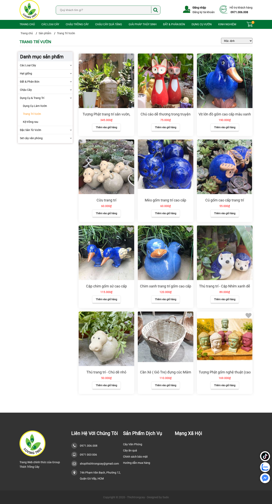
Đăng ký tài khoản (204, 12)
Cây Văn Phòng (132, 444)
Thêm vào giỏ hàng (106, 127)
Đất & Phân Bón (174, 24)
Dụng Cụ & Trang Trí (32, 98)
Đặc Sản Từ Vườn (30, 130)
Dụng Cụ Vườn (202, 24)
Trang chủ (27, 24)
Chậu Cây (26, 89)
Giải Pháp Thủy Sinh (143, 24)
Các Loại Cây (50, 24)
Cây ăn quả (130, 450)
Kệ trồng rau (30, 121)
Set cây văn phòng (31, 138)
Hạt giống (26, 73)
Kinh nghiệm (227, 24)
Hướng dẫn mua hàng (136, 462)
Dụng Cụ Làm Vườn (35, 105)
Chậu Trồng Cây (77, 24)
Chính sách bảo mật (135, 456)
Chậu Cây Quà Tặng (108, 24)
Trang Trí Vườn (32, 113)
